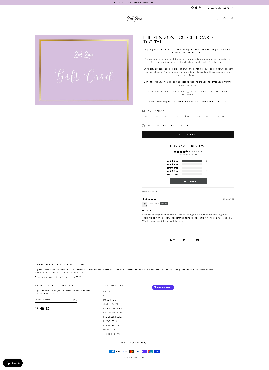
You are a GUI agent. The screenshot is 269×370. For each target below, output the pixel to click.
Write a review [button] (188, 181)
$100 (166, 116)
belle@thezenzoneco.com (214, 101)
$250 (198, 116)
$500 (208, 116)
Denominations (153, 111)
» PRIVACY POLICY (110, 321)
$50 (147, 116)
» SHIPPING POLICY (111, 330)
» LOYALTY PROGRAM (112, 308)
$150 (176, 116)
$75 (156, 116)
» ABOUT (106, 291)
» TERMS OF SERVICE (112, 334)
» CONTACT (107, 295)
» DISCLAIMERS (109, 300)
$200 (187, 116)
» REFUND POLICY (110, 325)
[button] (172, 161)
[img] (149, 199)
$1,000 (220, 116)
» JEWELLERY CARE (111, 304)
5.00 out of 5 (195, 151)
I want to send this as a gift (168, 125)
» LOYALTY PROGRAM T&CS (114, 312)
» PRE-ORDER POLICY (112, 317)
